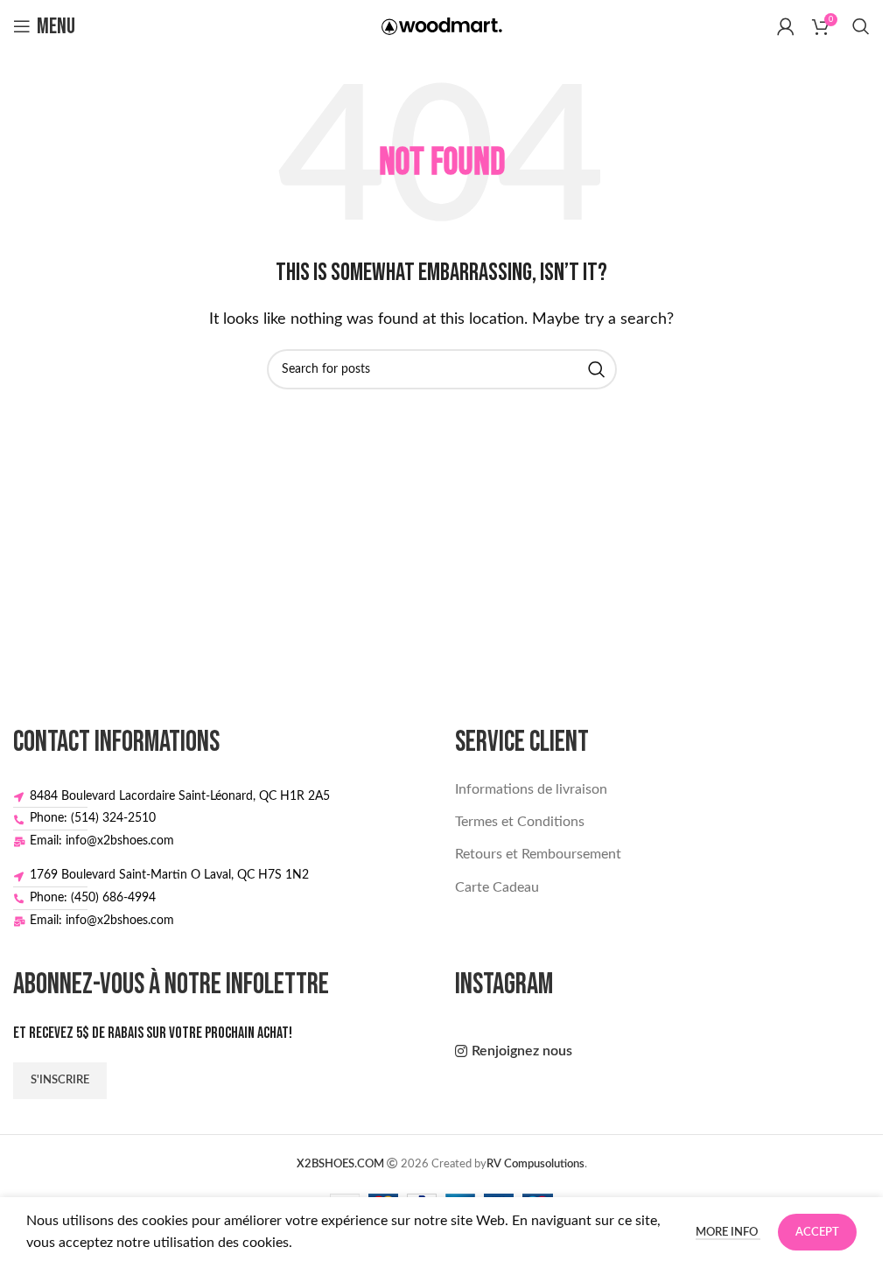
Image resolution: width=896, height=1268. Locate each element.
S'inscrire (60, 1080)
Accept (817, 1232)
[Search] (861, 26)
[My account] (785, 26)
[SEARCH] (597, 369)
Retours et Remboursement (538, 854)
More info (728, 1232)
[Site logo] (442, 25)
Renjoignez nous (522, 1051)
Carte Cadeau (497, 887)
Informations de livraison (531, 789)
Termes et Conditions (519, 822)
